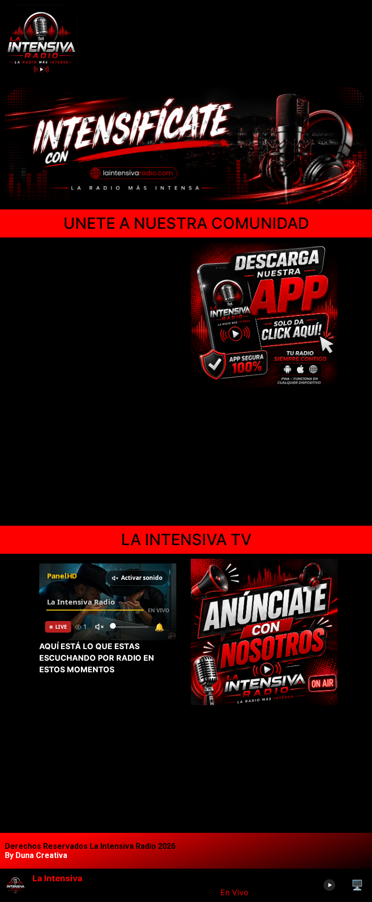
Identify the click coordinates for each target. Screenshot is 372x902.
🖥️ (357, 885)
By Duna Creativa (36, 855)
